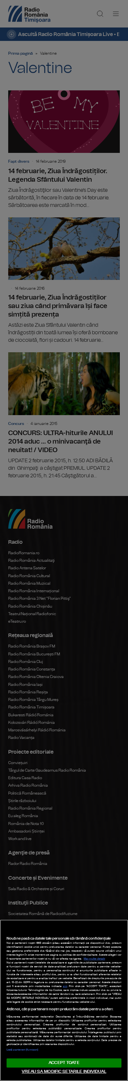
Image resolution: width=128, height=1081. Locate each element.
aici (65, 986)
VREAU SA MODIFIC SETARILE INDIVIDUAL (64, 1072)
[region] (64, 1000)
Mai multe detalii (94, 959)
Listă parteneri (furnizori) (22, 1050)
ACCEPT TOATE (64, 1063)
